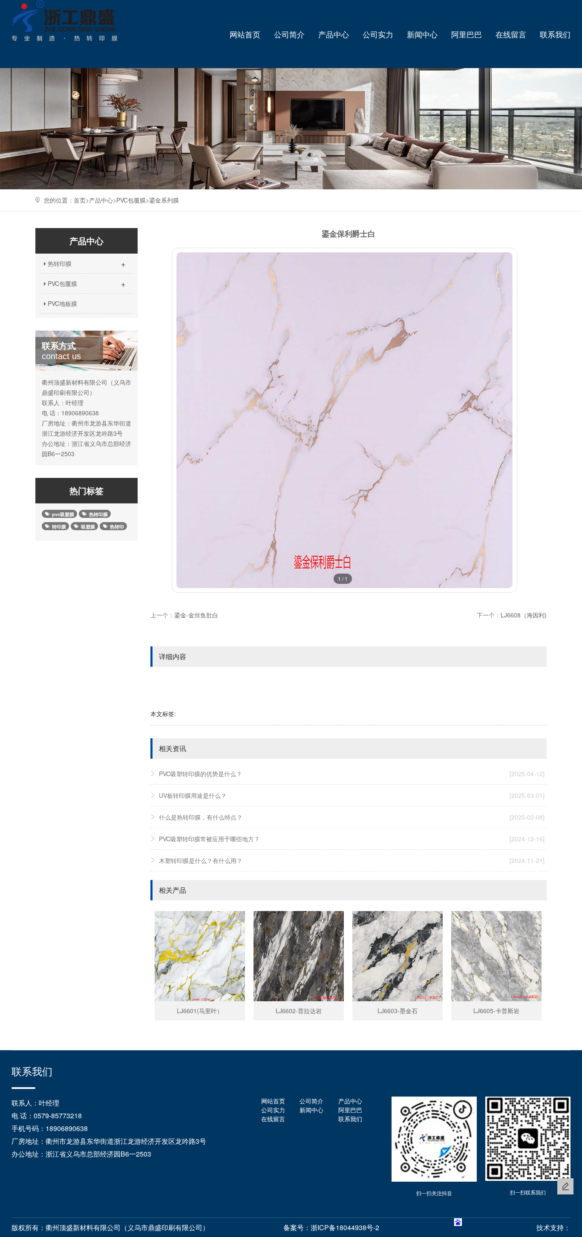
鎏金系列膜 (164, 200)
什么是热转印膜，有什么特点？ (352, 817)
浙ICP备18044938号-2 (345, 1227)
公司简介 (289, 34)
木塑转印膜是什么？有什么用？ (352, 860)
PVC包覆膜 (131, 200)
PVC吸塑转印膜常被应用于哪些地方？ (352, 838)
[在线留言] (565, 1186)
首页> (81, 200)
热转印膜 (86, 263)
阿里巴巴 (466, 34)
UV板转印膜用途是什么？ (352, 795)
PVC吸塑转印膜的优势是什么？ (352, 773)
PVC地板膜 (61, 303)
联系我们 (555, 34)
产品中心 (333, 34)
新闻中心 (422, 34)
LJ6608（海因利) (524, 615)
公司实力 (378, 34)
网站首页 (245, 34)
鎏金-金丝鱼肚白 (196, 615)
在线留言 (511, 34)
